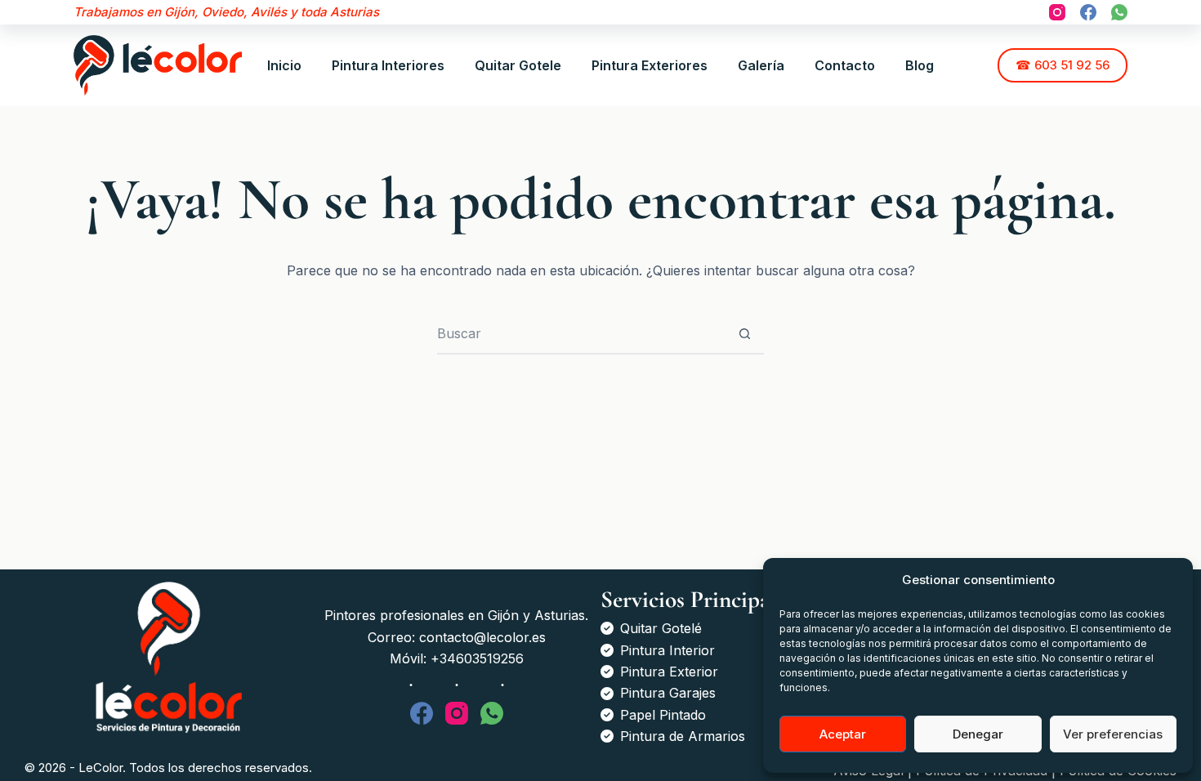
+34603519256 (477, 658)
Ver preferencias (1113, 734)
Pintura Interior (667, 650)
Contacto (845, 65)
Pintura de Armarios (682, 736)
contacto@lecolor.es (482, 637)
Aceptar (842, 734)
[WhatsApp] (1119, 12)
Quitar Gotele (518, 65)
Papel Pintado (663, 715)
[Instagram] (1057, 12)
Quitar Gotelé (661, 628)
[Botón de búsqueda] (744, 333)
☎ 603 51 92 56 (1062, 65)
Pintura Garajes (668, 693)
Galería (761, 65)
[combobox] (581, 333)
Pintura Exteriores (650, 65)
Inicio (284, 65)
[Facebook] (1088, 12)
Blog (919, 65)
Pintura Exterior (669, 671)
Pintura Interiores (388, 65)
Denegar (978, 734)
